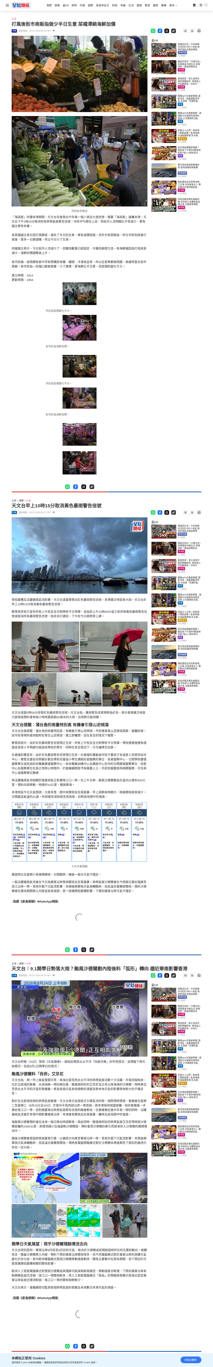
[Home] (21, 5)
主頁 (14, 19)
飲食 (180, 156)
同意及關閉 (190, 1360)
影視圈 (181, 70)
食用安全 (182, 139)
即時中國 (182, 53)
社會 (28, 500)
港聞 (21, 500)
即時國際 (182, 173)
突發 (180, 104)
